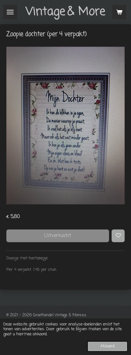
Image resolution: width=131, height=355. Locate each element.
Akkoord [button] (107, 346)
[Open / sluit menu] (10, 12)
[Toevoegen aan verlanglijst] (118, 235)
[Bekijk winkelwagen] (119, 12)
